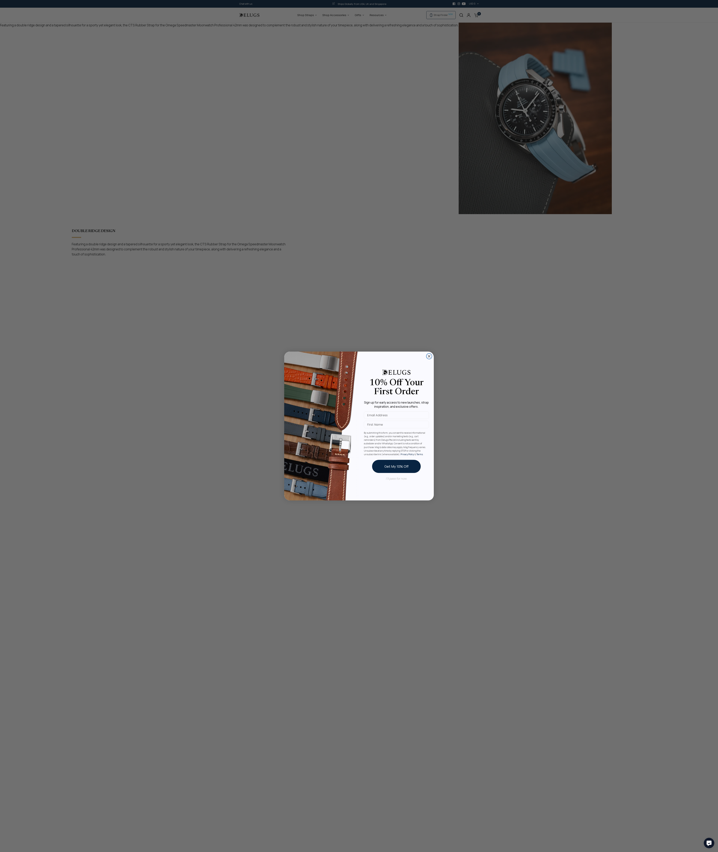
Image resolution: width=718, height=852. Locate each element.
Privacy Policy (407, 454)
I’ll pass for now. (396, 478)
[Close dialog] (429, 356)
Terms (419, 454)
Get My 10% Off (396, 466)
